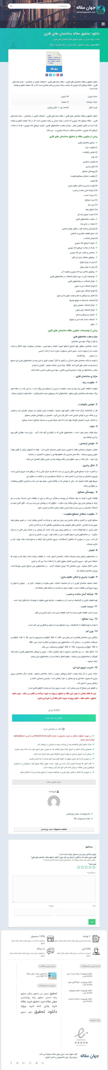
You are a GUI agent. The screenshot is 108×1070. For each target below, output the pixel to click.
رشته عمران (89, 39)
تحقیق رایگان (33, 994)
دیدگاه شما (91, 872)
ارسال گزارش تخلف (53, 782)
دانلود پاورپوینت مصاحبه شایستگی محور (79, 999)
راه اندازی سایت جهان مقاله (36, 973)
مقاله (51, 45)
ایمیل (51, 905)
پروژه (87, 45)
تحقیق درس (44, 993)
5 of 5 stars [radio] (78, 867)
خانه (97, 39)
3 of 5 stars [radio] (86, 867)
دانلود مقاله (84, 698)
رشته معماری (60, 45)
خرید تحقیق (39, 1002)
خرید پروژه (27, 1006)
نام (93, 905)
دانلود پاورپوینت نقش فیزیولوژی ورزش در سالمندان (79, 990)
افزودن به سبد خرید (54, 718)
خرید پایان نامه (47, 1006)
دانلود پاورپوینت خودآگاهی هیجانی (79, 982)
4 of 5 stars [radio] (82, 867)
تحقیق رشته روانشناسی (32, 997)
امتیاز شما (92, 864)
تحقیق (80, 45)
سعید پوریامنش (47, 829)
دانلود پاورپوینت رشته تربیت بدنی (79, 973)
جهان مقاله (51, 1002)
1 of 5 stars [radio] (93, 867)
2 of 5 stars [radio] (90, 867)
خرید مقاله (26, 1001)
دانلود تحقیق (45, 1011)
